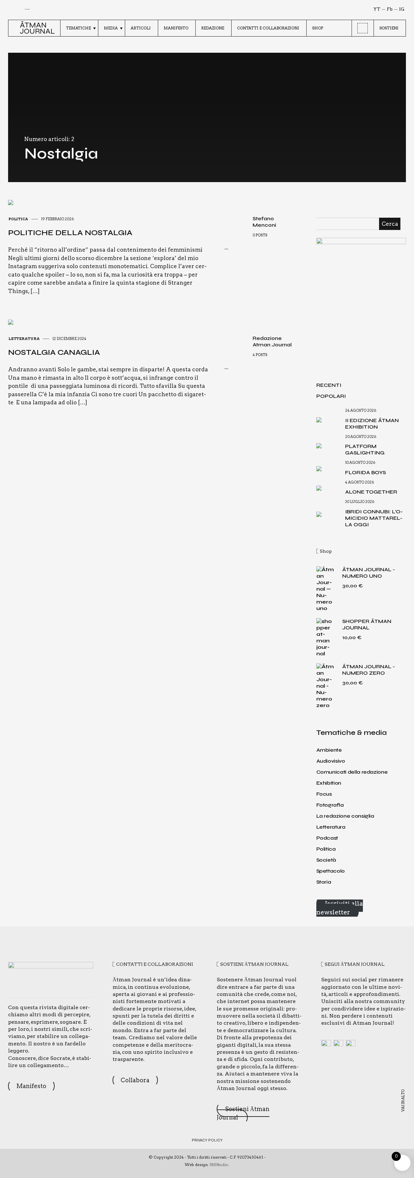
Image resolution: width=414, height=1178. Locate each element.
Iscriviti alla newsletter (339, 908)
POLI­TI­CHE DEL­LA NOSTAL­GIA (70, 232)
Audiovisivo (330, 761)
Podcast (327, 838)
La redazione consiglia (345, 816)
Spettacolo (330, 871)
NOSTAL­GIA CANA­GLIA (54, 352)
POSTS (261, 235)
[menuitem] (79, 28)
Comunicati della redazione (352, 772)
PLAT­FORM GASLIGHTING (365, 449)
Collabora (135, 1080)
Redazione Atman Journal (272, 341)
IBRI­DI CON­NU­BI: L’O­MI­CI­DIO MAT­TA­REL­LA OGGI (374, 518)
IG (401, 9)
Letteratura (23, 338)
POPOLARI (331, 396)
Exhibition (328, 783)
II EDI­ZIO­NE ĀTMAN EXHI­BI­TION (372, 423)
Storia (323, 882)
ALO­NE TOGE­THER (371, 492)
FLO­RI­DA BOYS (365, 472)
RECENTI (328, 385)
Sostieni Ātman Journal (243, 1113)
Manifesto (31, 1086)
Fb (390, 9)
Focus (324, 794)
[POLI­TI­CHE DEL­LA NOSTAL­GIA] (10, 202)
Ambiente (329, 750)
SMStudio (219, 1164)
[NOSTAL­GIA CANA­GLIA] (10, 321)
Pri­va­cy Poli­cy (207, 1140)
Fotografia (330, 805)
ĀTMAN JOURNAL (37, 28)
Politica (18, 219)
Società (326, 860)
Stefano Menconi (264, 221)
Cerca (390, 224)
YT (376, 9)
